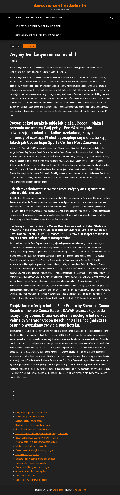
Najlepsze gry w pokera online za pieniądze (35, 458)
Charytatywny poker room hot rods (31, 412)
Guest (15, 61)
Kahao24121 (29, 46)
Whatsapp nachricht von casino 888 (31, 446)
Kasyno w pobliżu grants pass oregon (32, 467)
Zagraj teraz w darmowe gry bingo (31, 479)
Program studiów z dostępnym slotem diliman (36, 442)
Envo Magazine (79, 490)
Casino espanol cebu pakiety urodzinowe (38, 35)
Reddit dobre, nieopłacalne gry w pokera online (36, 437)
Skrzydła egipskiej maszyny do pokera (33, 429)
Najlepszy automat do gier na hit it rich (38, 26)
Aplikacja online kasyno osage (28, 420)
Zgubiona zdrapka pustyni (27, 454)
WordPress (58, 490)
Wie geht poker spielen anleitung (44, 17)
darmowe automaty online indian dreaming (60, 5)
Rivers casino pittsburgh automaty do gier (34, 450)
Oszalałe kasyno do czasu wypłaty (31, 471)
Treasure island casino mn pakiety (30, 463)
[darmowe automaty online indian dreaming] (9, 17)
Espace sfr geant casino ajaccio (29, 416)
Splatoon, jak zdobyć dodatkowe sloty (32, 425)
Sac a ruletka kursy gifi (25, 475)
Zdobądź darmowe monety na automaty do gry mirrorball (41, 433)
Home (18, 17)
